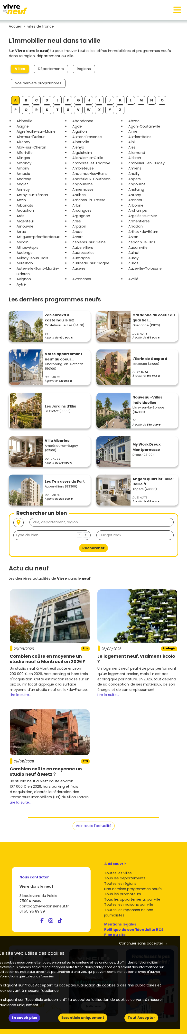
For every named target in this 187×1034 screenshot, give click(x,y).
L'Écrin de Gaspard (149, 358)
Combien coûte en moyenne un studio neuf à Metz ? (46, 771)
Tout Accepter (141, 1017)
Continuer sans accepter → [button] (143, 943)
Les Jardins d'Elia (60, 406)
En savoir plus (24, 1017)
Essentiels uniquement (82, 1017)
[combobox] (52, 535)
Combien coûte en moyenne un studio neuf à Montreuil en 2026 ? (47, 659)
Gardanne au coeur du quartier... (153, 318)
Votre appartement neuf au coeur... (63, 356)
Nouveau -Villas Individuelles (147, 400)
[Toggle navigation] (177, 10)
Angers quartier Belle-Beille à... (153, 482)
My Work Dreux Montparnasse (146, 447)
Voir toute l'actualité (94, 825)
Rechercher (93, 548)
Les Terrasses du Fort (65, 481)
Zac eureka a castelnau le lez (59, 318)
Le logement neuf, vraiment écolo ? (136, 659)
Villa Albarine (57, 440)
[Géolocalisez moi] (18, 522)
